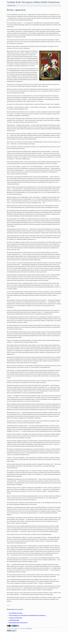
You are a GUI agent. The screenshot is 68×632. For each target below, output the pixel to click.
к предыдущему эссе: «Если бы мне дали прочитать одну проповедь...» (27, 615)
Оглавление (10, 5)
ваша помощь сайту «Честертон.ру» (18, 622)
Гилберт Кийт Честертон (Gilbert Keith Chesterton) (33, 2)
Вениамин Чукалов (29, 628)
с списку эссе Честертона (15, 617)
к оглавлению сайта (14, 620)
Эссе (15, 5)
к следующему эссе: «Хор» (16, 613)
